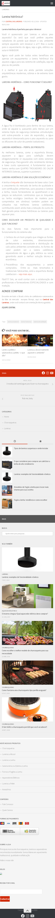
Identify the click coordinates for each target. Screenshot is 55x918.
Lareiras (5, 9)
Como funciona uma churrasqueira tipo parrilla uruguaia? (24, 690)
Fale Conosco (7, 804)
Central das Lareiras (14, 21)
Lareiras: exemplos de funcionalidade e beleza (32, 474)
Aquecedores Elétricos (10, 777)
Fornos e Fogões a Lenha (12, 772)
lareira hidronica (26, 322)
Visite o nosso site (7, 860)
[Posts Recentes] (15, 441)
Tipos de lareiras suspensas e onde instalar (31, 448)
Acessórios (6, 789)
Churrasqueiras (10, 422)
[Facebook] (43, 372)
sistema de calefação (40, 322)
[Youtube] (51, 372)
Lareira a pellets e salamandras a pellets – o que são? (13, 353)
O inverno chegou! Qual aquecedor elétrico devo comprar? (25, 614)
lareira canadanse (13, 322)
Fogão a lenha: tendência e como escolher (30, 500)
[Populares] (40, 441)
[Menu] (52, 3)
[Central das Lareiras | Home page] (7, 3)
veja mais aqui (25, 274)
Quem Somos (7, 810)
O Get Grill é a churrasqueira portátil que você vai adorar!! (24, 727)
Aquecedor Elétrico (9, 611)
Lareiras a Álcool (8, 754)
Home (6, 416)
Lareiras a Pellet (8, 783)
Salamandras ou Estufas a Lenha (15, 766)
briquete (15, 182)
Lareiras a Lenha (8, 760)
